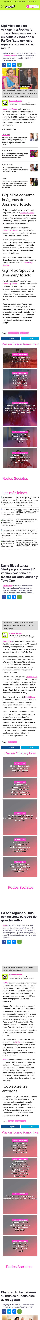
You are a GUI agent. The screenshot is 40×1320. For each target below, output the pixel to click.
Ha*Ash (6, 925)
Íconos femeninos (7, 150)
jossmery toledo (14, 333)
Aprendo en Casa (8, 1)
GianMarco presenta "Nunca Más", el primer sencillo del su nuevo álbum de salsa (20, 868)
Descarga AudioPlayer (19, 1)
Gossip (4, 178)
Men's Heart (6, 134)
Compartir (11, 338)
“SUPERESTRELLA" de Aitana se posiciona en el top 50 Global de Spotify (20, 438)
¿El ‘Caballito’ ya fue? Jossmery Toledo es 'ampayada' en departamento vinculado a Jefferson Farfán (15, 155)
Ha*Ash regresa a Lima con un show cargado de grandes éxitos (20, 359)
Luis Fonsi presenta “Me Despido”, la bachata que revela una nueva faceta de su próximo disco (20, 847)
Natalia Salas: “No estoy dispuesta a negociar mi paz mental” (20, 1247)
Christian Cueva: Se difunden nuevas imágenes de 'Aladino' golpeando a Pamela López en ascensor (26, 532)
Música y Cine (20, 764)
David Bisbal (8, 641)
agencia (23, 333)
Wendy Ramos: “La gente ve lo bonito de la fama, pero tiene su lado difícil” (20, 459)
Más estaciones (31, 1)
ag (28, 333)
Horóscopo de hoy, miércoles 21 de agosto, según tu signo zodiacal (27, 521)
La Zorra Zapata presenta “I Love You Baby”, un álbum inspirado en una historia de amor (20, 380)
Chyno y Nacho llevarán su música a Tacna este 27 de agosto (20, 768)
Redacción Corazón (15, 101)
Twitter (31, 338)
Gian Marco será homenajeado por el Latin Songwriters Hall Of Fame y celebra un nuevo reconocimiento (20, 789)
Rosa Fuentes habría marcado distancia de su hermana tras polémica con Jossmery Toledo (15, 169)
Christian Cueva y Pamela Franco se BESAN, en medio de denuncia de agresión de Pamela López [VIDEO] (27, 512)
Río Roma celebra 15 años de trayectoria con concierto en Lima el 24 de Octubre (20, 818)
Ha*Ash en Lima (20, 1121)
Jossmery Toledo (10, 109)
